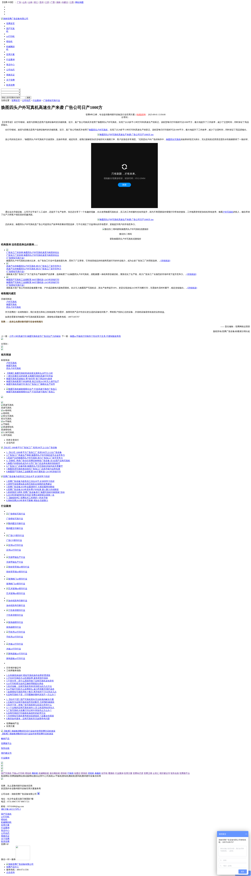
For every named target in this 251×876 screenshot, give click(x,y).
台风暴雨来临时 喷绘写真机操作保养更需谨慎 (28, 675)
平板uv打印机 (18, 773)
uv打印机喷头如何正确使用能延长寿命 (24, 683)
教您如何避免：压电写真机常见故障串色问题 (28, 718)
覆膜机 (111, 773)
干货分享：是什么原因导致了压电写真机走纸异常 (30, 681)
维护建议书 (164, 773)
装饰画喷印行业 (13, 627)
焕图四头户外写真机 (98, 130)
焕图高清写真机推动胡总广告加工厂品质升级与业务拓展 (33, 469)
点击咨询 (10, 872)
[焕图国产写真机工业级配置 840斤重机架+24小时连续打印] (7, 277)
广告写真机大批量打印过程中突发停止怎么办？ (29, 710)
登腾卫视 (148, 773)
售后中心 (5, 830)
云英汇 (156, 773)
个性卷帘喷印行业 (14, 615)
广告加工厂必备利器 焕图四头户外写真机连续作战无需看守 (34, 466)
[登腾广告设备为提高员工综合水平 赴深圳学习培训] (25, 476)
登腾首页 (16, 100)
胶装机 (84, 773)
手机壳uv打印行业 (14, 637)
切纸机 (91, 773)
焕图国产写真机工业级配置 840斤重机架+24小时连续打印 (32, 279)
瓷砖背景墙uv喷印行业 (16, 572)
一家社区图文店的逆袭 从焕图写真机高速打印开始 (29, 376)
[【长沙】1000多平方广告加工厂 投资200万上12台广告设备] (29, 447)
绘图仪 (77, 773)
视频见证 (5, 836)
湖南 (58, 2)
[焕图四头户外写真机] (125, 134)
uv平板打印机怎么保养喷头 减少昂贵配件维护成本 (30, 689)
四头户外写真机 (13, 307)
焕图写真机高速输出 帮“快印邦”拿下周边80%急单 (29, 379)
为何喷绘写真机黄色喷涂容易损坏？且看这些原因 (30, 716)
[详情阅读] (165, 261)
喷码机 (64, 773)
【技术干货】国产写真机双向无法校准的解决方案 (30, 699)
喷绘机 (28, 773)
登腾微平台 (184, 773)
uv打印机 (5, 817)
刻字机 (104, 773)
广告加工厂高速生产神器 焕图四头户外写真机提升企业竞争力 (35, 455)
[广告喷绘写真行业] (15, 258)
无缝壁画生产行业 (14, 562)
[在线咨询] (141, 114)
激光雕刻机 (55, 773)
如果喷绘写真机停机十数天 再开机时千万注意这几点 (31, 692)
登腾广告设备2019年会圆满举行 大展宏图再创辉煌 (30, 487)
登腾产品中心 (12, 867)
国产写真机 (6, 773)
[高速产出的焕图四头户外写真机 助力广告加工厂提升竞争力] (7, 263)
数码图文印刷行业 (14, 528)
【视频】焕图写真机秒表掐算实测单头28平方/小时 (29, 373)
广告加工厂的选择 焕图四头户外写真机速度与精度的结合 (32, 252)
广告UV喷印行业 (14, 540)
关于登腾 (5, 839)
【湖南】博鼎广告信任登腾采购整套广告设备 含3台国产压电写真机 (38, 460)
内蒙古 (65, 2)
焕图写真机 (11, 304)
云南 (30, 2)
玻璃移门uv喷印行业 (15, 584)
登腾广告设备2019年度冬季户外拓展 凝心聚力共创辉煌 (32, 489)
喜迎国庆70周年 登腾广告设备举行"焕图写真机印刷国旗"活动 (35, 492)
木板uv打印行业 (13, 649)
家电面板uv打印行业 (15, 658)
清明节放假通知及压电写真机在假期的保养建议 (29, 484)
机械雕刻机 (44, 773)
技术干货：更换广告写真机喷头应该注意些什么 (29, 705)
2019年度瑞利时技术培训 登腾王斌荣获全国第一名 (30, 495)
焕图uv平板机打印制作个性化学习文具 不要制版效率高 (95, 336)
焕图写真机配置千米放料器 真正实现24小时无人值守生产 (32, 381)
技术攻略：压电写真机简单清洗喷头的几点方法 (29, 686)
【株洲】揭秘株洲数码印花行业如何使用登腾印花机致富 (27, 734)
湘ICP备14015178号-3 (11, 809)
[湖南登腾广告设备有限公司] (14, 19)
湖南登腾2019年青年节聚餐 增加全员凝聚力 (27, 500)
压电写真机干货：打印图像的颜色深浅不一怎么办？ (31, 694)
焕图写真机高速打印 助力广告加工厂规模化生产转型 (30, 384)
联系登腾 (5, 841)
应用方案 (128, 773)
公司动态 (26, 100)
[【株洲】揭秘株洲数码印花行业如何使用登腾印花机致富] (28, 731)
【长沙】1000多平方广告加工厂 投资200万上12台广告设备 (34, 452)
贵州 (41, 2)
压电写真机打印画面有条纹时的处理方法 (25, 713)
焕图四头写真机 (173, 139)
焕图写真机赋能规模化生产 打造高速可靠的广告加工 (30, 392)
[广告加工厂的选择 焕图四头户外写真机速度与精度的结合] (7, 250)
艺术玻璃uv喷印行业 (15, 593)
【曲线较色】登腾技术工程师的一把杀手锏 (27, 498)
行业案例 (37, 100)
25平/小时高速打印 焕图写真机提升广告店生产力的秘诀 (35, 336)
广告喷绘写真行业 (51, 100)
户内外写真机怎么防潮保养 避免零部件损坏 (27, 678)
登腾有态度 (138, 773)
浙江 (36, 2)
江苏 (47, 2)
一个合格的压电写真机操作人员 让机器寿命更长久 (30, 707)
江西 (72, 2)
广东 (19, 2)
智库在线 (174, 773)
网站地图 (79, 2)
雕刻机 (35, 773)
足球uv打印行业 (13, 550)
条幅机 (98, 773)
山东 (24, 2)
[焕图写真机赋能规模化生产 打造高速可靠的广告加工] (31, 389)
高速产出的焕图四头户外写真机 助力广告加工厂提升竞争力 (33, 266)
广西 (53, 2)
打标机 (70, 773)
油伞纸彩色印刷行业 (15, 605)
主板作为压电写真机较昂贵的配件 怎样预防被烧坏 (30, 702)
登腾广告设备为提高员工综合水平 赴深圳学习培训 (30, 481)
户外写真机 (228, 212)
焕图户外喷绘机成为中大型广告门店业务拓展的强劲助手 (33, 463)
